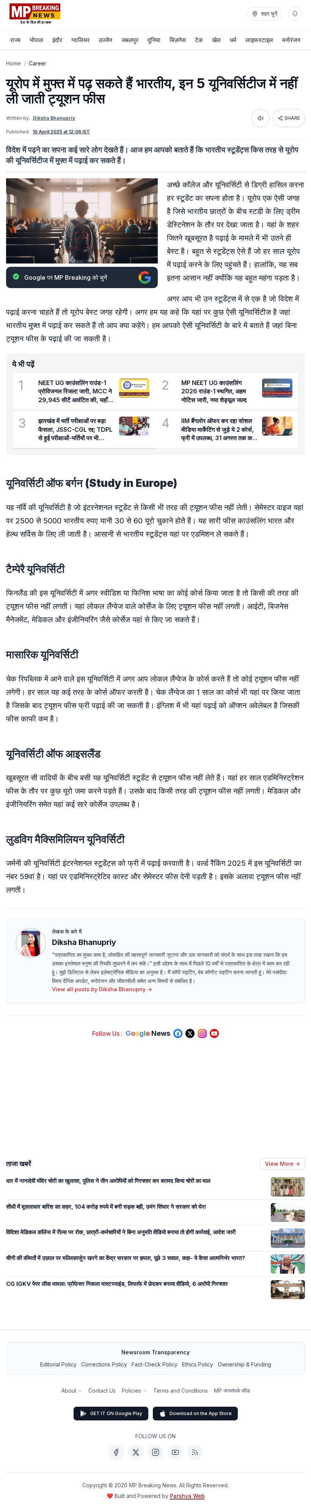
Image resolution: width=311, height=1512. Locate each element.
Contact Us (102, 1390)
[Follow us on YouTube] (214, 1033)
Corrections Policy (104, 1364)
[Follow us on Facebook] (177, 1033)
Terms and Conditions (180, 1390)
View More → (282, 1163)
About (68, 1390)
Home (13, 63)
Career (37, 63)
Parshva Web (187, 1496)
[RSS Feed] (195, 1452)
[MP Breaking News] (35, 13)
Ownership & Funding (244, 1364)
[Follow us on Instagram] (202, 1033)
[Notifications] (295, 14)
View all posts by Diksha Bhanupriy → (102, 989)
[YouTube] (175, 1452)
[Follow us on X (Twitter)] (190, 1033)
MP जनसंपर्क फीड (232, 1390)
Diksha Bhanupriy (54, 118)
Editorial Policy (58, 1364)
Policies (131, 1390)
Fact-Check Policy (154, 1364)
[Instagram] (155, 1452)
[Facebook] (116, 1452)
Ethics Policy (197, 1364)
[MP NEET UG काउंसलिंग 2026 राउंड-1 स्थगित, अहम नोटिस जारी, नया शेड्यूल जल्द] (277, 388)
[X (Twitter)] (135, 1452)
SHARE (292, 118)
